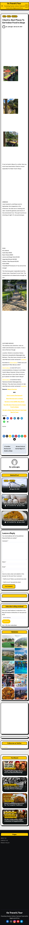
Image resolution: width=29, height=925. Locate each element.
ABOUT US (3, 838)
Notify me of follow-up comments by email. (15, 579)
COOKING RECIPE (9, 801)
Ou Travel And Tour (15, 487)
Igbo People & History (10, 784)
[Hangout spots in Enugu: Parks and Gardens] (8, 641)
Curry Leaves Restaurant (14, 395)
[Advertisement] (14, 46)
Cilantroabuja (13, 362)
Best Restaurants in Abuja (14, 398)
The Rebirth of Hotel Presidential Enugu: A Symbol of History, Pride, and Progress (14, 485)
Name (4, 562)
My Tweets (5, 747)
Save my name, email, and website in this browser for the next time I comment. (13, 575)
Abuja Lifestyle (12, 389)
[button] (9, 81)
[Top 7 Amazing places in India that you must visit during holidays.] (21, 654)
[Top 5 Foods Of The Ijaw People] (8, 693)
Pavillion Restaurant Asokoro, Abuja (8, 449)
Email (4, 567)
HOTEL (6, 480)
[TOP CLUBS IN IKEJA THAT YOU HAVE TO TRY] (8, 667)
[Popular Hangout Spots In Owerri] (8, 680)
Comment (5, 541)
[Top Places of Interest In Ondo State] (21, 641)
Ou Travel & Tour (14, 3)
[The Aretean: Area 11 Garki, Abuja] (21, 680)
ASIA (4, 16)
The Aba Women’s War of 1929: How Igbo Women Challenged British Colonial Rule (13, 788)
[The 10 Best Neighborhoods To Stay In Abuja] (21, 693)
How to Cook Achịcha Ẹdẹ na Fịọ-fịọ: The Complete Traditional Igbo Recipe (14, 805)
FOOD (8, 16)
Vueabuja (23, 359)
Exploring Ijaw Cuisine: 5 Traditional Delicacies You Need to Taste (14, 520)
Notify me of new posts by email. (12, 582)
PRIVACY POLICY (5, 842)
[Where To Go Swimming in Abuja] (21, 667)
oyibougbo (10, 26)
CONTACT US (4, 840)
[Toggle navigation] (2, 6)
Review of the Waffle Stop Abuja (14, 401)
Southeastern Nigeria (10, 817)
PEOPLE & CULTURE (10, 768)
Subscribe (6, 621)
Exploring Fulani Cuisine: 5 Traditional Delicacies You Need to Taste (14, 504)
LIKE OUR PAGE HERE (14, 596)
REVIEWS (14, 16)
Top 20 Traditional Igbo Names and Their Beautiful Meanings (13, 771)
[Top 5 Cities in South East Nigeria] (8, 654)
